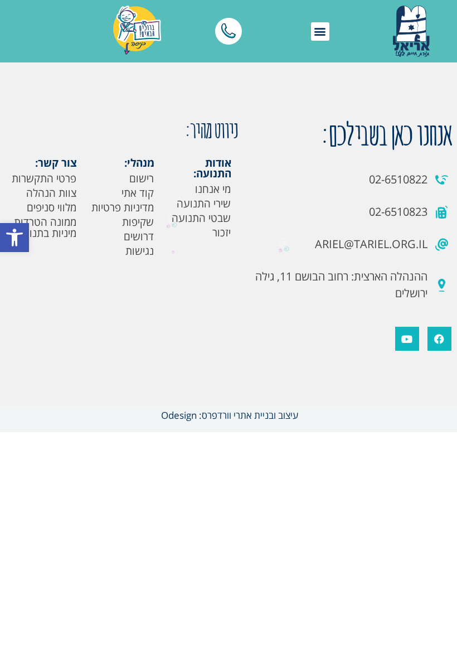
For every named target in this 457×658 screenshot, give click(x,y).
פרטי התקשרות (44, 178)
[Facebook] (439, 339)
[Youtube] (407, 339)
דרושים (139, 236)
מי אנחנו (213, 189)
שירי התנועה (204, 203)
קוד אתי (137, 193)
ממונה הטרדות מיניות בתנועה (45, 227)
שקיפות (138, 222)
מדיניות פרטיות (122, 207)
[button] (14, 237)
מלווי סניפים (51, 207)
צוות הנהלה (51, 193)
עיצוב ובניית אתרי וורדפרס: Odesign (228, 415)
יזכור (221, 232)
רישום (141, 178)
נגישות (139, 251)
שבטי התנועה (201, 218)
